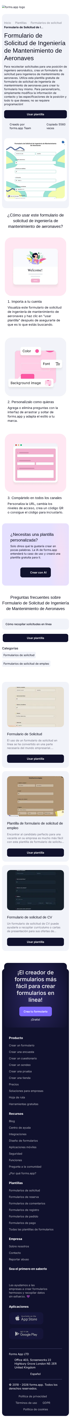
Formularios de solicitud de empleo (26, 663)
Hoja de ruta (17, 1097)
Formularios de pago (22, 1223)
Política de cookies (35, 1409)
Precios (14, 1084)
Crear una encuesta (21, 1052)
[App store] (28, 1318)
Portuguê (37, 1351)
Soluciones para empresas (26, 1091)
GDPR (46, 1402)
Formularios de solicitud (18, 655)
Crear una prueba (20, 1071)
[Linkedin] (11, 1277)
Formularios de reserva (24, 1197)
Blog (12, 1121)
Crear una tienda (20, 1078)
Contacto (15, 1252)
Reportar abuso (19, 1259)
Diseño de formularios (23, 1140)
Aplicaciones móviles (22, 1147)
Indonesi (36, 1345)
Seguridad (15, 1153)
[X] (27, 1277)
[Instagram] (19, 1277)
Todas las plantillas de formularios (31, 1229)
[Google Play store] (28, 1334)
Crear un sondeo (20, 1065)
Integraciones (17, 1134)
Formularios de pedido (23, 1216)
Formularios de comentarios (27, 1203)
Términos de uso (26, 1402)
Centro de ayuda (20, 1127)
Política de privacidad (33, 1396)
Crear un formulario (21, 1045)
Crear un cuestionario (23, 1058)
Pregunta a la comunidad (25, 1166)
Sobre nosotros (19, 1246)
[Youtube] (34, 1277)
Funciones (15, 1160)
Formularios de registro (24, 1210)
